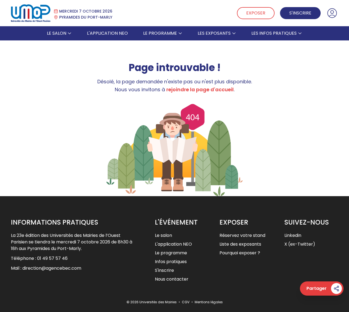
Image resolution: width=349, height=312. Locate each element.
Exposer (255, 13)
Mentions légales (209, 302)
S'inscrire (300, 13)
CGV (186, 302)
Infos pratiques (171, 261)
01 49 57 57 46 (52, 258)
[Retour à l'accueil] (30, 13)
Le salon (56, 33)
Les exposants (214, 33)
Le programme (160, 33)
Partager (316, 288)
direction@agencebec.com (51, 268)
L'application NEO (107, 33)
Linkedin (292, 235)
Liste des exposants (240, 244)
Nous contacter (171, 279)
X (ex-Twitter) (299, 244)
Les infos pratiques (274, 33)
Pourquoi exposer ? (239, 253)
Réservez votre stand (242, 235)
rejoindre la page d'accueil (200, 89)
